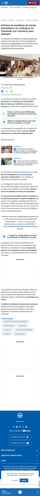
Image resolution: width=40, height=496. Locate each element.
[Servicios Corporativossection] (37, 455)
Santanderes (20, 20)
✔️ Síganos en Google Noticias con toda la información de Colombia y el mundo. (22, 236)
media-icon (20, 492)
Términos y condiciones (11, 468)
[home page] (20, 415)
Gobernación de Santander (24, 330)
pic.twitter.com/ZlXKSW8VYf (25, 224)
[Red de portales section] (37, 450)
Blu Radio (3, 20)
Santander (22, 325)
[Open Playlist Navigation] (37, 492)
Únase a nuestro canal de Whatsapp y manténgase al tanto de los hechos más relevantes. (22, 114)
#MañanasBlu (9, 224)
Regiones (11, 20)
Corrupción (7, 330)
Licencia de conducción (30, 7)
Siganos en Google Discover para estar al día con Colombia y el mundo (21, 122)
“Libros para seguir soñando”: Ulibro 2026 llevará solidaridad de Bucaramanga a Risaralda (26, 163)
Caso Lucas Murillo (15, 7)
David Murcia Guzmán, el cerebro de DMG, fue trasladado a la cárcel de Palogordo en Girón (26, 151)
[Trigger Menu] (3, 2)
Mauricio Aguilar (9, 325)
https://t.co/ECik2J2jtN (26, 221)
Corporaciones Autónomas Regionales (15, 321)
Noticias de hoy (19, 334)
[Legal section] (37, 461)
